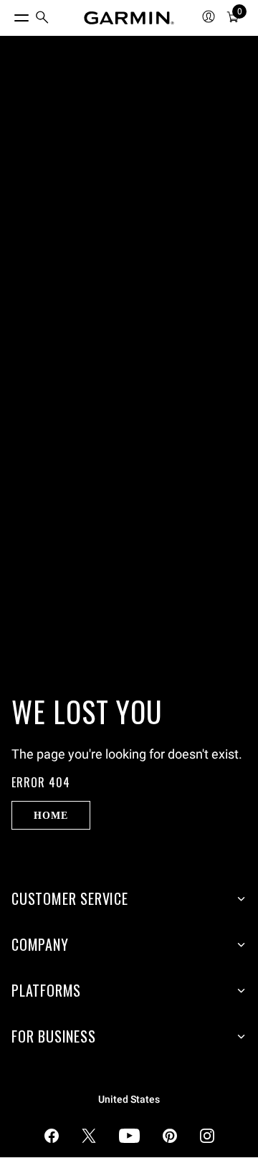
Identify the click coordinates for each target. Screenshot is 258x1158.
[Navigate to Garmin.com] (129, 18)
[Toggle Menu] (8, 14)
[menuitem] (42, 18)
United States (129, 1099)
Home (50, 815)
